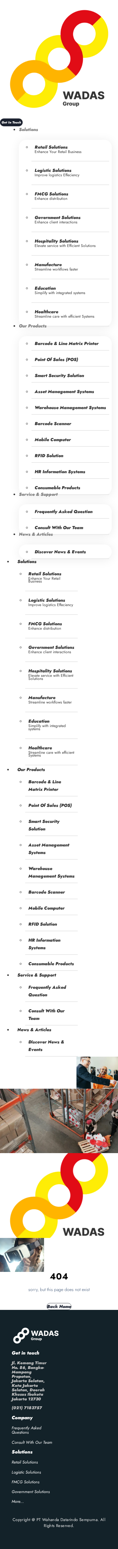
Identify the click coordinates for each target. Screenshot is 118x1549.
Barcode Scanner (53, 423)
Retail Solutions (51, 147)
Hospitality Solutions (56, 241)
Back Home (59, 1306)
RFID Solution (49, 455)
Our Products (31, 769)
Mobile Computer (53, 439)
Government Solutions (58, 217)
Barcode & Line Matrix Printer (66, 343)
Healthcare (46, 312)
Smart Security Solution (59, 375)
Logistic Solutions (53, 170)
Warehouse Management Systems (70, 407)
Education (45, 288)
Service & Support (36, 975)
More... (18, 1501)
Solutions (27, 561)
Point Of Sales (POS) (56, 359)
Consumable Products (51, 964)
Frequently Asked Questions (26, 1430)
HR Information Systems (60, 471)
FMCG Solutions (51, 194)
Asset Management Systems (64, 391)
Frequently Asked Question (64, 511)
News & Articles (34, 1029)
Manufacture (48, 264)
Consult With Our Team (59, 527)
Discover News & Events (60, 552)
